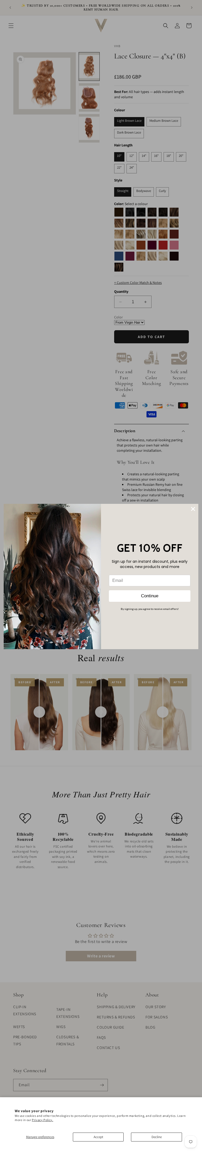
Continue (149, 595)
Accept (98, 1137)
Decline (157, 1137)
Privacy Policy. (42, 1120)
